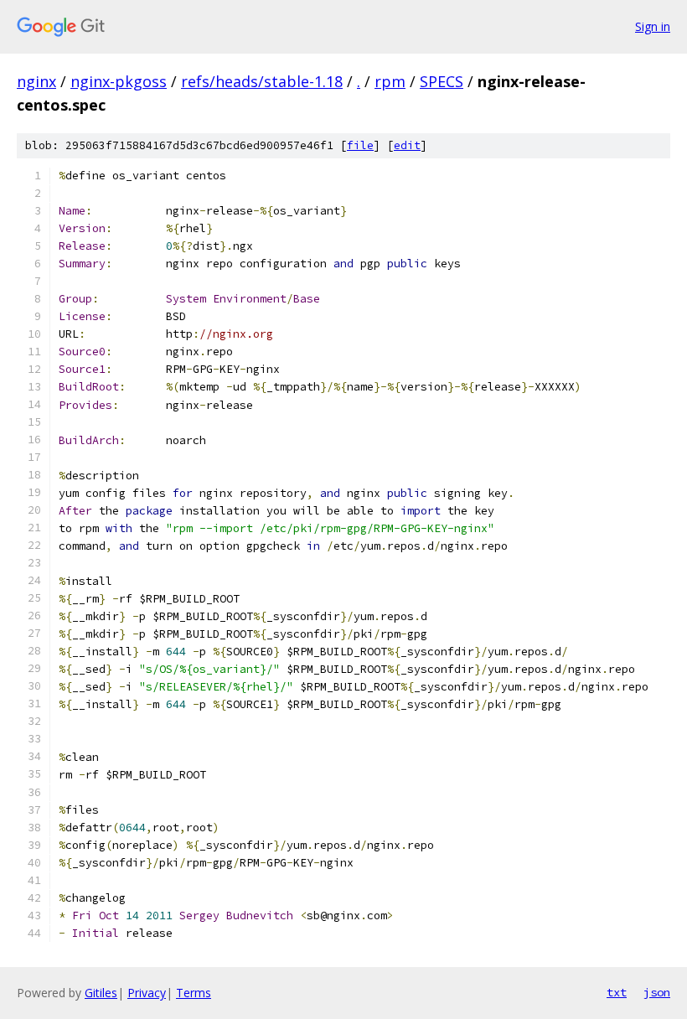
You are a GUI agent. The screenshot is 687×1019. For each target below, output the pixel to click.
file (360, 145)
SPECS (441, 81)
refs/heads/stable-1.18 (262, 81)
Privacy (146, 993)
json (656, 992)
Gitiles (101, 993)
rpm (389, 81)
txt (617, 992)
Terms (193, 993)
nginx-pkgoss (118, 81)
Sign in (652, 26)
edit (407, 145)
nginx (36, 81)
